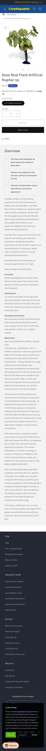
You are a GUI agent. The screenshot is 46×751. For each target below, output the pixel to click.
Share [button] (6, 139)
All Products (11, 14)
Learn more (12, 741)
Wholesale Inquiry (12, 643)
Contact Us (9, 670)
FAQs (7, 543)
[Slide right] (28, 69)
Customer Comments (14, 687)
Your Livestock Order (13, 548)
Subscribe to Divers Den (15, 654)
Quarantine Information (15, 604)
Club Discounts (11, 648)
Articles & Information (14, 581)
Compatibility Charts (13, 593)
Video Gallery (10, 610)
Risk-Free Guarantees (14, 626)
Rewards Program (12, 631)
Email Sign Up (10, 637)
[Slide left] (17, 69)
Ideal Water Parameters (15, 598)
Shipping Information (14, 554)
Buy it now (23, 130)
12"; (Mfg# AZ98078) (14, 103)
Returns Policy (11, 560)
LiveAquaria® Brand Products (17, 681)
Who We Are (10, 676)
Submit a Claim (11, 565)
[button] (5, 9)
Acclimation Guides (13, 587)
